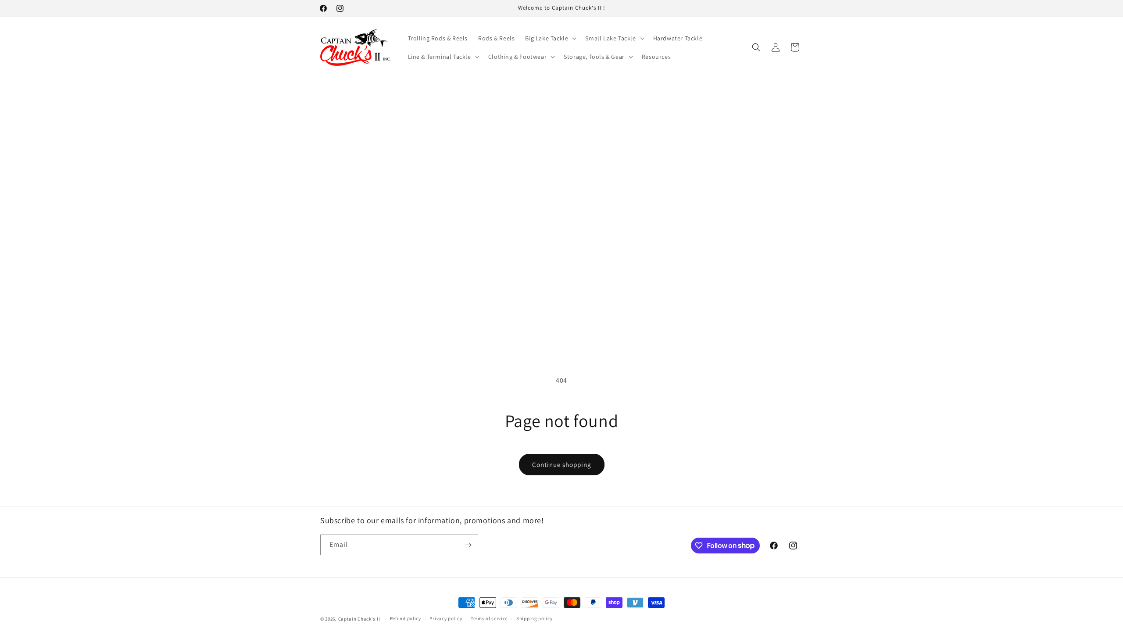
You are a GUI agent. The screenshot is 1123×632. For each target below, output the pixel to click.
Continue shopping (561, 464)
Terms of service (489, 618)
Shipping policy (534, 618)
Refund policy (405, 618)
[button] (550, 38)
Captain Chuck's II (359, 619)
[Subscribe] (468, 545)
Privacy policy (445, 618)
